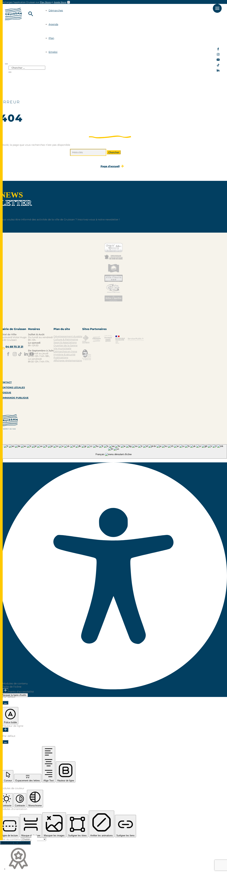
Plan (51, 38)
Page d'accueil (110, 166)
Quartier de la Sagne (65, 345)
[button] (10, 715)
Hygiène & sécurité (64, 354)
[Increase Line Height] (5, 729)
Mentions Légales (12, 387)
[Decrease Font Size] (5, 703)
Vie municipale (62, 348)
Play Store (45, 2)
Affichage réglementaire (68, 360)
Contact (6, 382)
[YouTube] (218, 60)
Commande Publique (14, 397)
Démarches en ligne (65, 351)
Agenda (53, 24)
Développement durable (68, 336)
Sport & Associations (65, 342)
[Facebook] (218, 50)
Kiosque (5, 392)
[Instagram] (218, 55)
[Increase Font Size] (5, 690)
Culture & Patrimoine (66, 339)
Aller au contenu (10, 839)
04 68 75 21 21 (14, 346)
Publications (61, 357)
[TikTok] (218, 66)
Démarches (56, 10)
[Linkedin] (218, 71)
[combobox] (113, 451)
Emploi (53, 52)
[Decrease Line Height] (5, 742)
